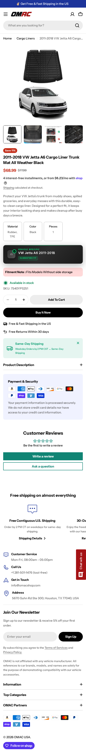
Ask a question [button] (43, 466)
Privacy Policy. (12, 652)
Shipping (8, 187)
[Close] (78, 343)
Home (7, 38)
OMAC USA (22, 737)
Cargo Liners (26, 38)
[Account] (72, 14)
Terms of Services (56, 647)
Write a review (43, 456)
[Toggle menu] (5, 14)
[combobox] (43, 25)
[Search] (77, 25)
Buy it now (43, 312)
